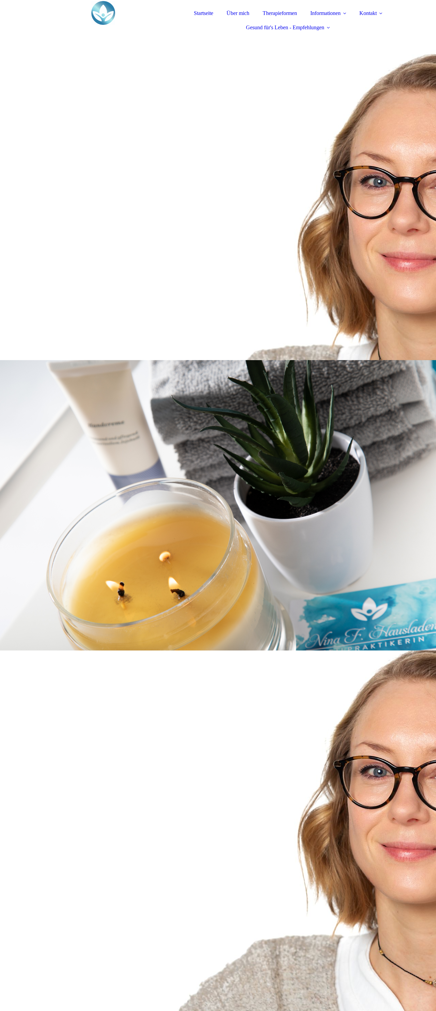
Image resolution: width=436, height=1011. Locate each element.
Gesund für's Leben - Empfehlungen (285, 27)
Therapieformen (280, 13)
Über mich (238, 13)
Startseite (203, 13)
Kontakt (368, 13)
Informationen (325, 13)
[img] (103, 24)
